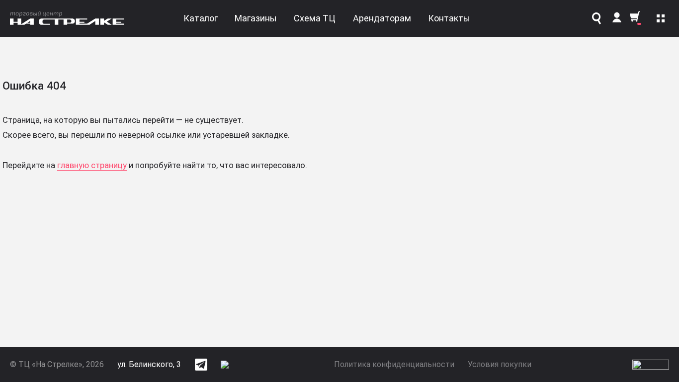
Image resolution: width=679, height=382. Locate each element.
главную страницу (92, 165)
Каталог (200, 18)
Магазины (256, 18)
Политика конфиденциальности (394, 364)
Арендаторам (382, 18)
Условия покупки (499, 364)
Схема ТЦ (315, 18)
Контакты (449, 18)
